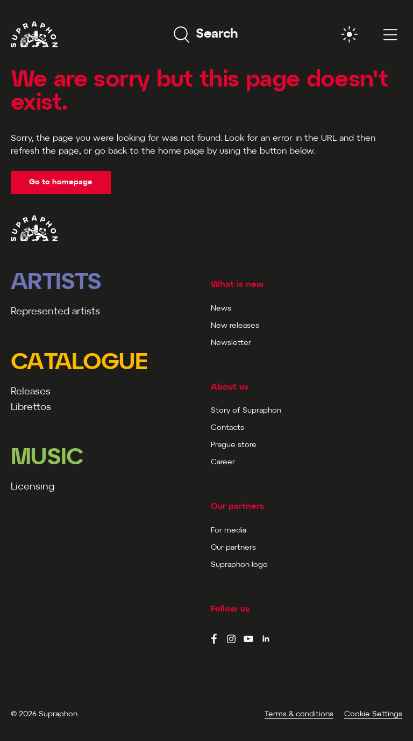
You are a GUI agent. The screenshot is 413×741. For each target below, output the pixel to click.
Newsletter (231, 343)
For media (228, 530)
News (221, 308)
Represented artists (55, 311)
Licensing (32, 487)
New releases (235, 325)
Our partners (233, 547)
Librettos (31, 407)
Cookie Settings (373, 714)
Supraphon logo (239, 565)
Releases (31, 392)
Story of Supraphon (246, 410)
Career (223, 462)
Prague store (234, 445)
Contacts (227, 428)
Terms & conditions (299, 714)
